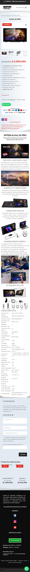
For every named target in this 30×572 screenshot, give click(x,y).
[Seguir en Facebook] (3, 119)
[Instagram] (15, 522)
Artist (23, 99)
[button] (26, 25)
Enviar (22, 454)
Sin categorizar (8, 15)
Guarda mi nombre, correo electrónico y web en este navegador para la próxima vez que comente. (15, 439)
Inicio (2, 15)
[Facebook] (15, 516)
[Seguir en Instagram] (6, 119)
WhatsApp (15, 540)
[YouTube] (15, 528)
